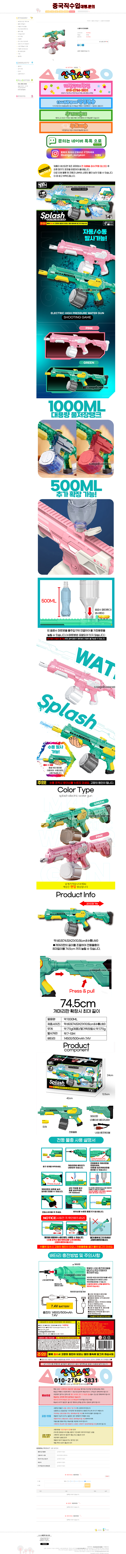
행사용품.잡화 (21, 51)
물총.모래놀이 (21, 24)
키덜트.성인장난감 (23, 49)
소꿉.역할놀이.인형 (23, 46)
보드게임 (20, 36)
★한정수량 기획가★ (23, 21)
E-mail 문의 (22, 89)
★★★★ (82, 1481)
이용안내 (105, 1547)
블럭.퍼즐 (20, 31)
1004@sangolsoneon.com (102, 1551)
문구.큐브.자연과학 (23, 41)
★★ (72, 1481)
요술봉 (19, 39)
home (88, 20)
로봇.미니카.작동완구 (23, 44)
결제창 (19, 56)
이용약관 (89, 1547)
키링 (19, 54)
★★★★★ (88, 1481)
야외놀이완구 (21, 34)
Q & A (19, 71)
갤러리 (19, 66)
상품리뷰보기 (21, 73)
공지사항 (20, 69)
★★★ (76, 1481)
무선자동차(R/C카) (23, 29)
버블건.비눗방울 (22, 26)
